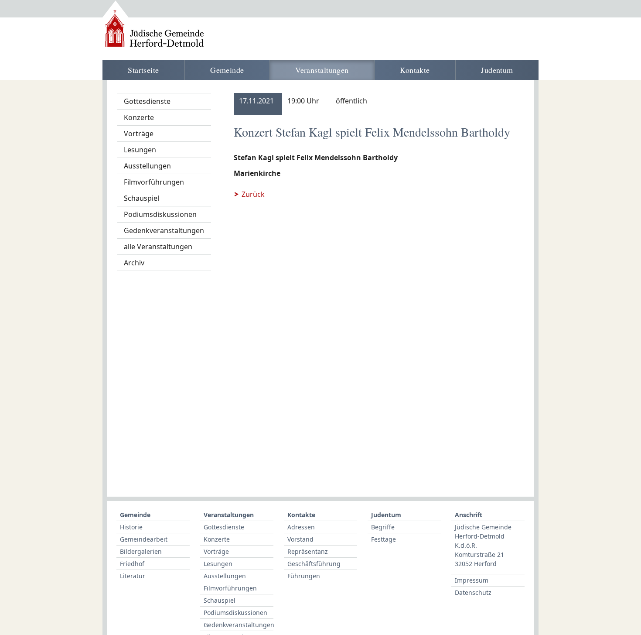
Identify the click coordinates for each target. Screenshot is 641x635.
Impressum (471, 580)
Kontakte (415, 70)
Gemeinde (227, 70)
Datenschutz (473, 592)
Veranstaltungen (322, 70)
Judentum (497, 70)
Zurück (252, 194)
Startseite (143, 70)
